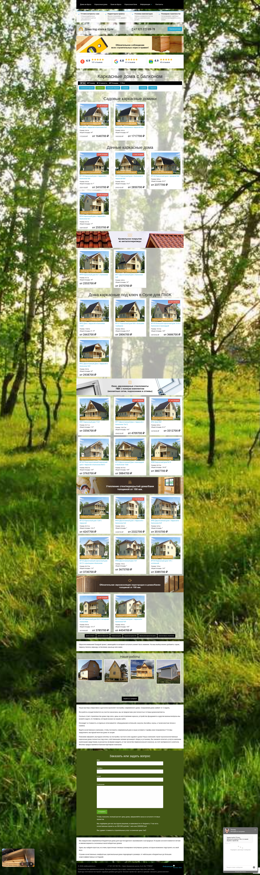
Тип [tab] (83, 83)
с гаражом (143, 88)
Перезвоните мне (175, 29)
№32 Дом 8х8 (156, 422)
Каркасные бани (131, 4)
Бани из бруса (116, 4)
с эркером (125, 88)
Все (123, 83)
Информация (145, 4)
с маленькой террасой (86, 88)
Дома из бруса (85, 4)
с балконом (100, 88)
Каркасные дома (100, 4)
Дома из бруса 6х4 (103, 636)
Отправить (102, 812)
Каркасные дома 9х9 (130, 636)
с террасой (153, 88)
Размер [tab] (92, 83)
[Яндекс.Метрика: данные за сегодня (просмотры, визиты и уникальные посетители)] (177, 866)
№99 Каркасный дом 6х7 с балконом (94, 275)
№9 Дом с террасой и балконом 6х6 (93, 127)
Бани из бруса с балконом (166, 636)
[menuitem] (85, 4)
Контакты (159, 4)
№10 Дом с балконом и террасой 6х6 (129, 127)
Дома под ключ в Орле (98, 29)
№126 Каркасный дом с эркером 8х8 (165, 176)
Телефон (99, 768)
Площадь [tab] (114, 83)
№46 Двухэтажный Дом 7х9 (126, 561)
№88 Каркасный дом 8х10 (161, 462)
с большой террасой (113, 88)
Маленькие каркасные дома (147, 636)
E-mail (99, 776)
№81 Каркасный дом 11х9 (90, 422)
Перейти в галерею (129, 699)
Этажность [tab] (102, 83)
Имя (98, 760)
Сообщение (100, 784)
